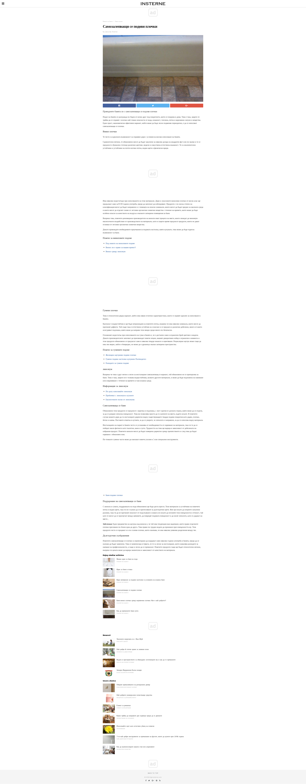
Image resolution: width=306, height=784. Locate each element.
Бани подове (119, 21)
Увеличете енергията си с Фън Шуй (130, 639)
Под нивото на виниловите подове (120, 243)
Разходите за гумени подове (117, 363)
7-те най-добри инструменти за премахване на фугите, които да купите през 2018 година (150, 736)
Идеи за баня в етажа (124, 569)
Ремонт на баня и (108, 21)
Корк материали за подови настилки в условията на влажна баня (140, 580)
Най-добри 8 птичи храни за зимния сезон (133, 649)
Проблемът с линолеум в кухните (120, 395)
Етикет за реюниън (124, 705)
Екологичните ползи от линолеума (120, 399)
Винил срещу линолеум (115, 251)
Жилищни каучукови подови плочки (121, 355)
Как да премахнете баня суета (127, 611)
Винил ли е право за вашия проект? (121, 247)
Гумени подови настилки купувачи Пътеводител (126, 359)
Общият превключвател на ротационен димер (133, 685)
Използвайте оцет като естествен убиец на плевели (135, 726)
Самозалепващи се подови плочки (129, 590)
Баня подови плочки (114, 495)
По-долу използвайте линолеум (119, 391)
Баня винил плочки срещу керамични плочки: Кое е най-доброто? (141, 600)
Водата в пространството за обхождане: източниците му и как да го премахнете (146, 660)
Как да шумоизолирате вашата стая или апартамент (135, 747)
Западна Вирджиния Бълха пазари (129, 670)
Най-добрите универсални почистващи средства (134, 695)
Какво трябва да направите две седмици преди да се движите (139, 716)
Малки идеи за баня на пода (127, 559)
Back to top (153, 773)
